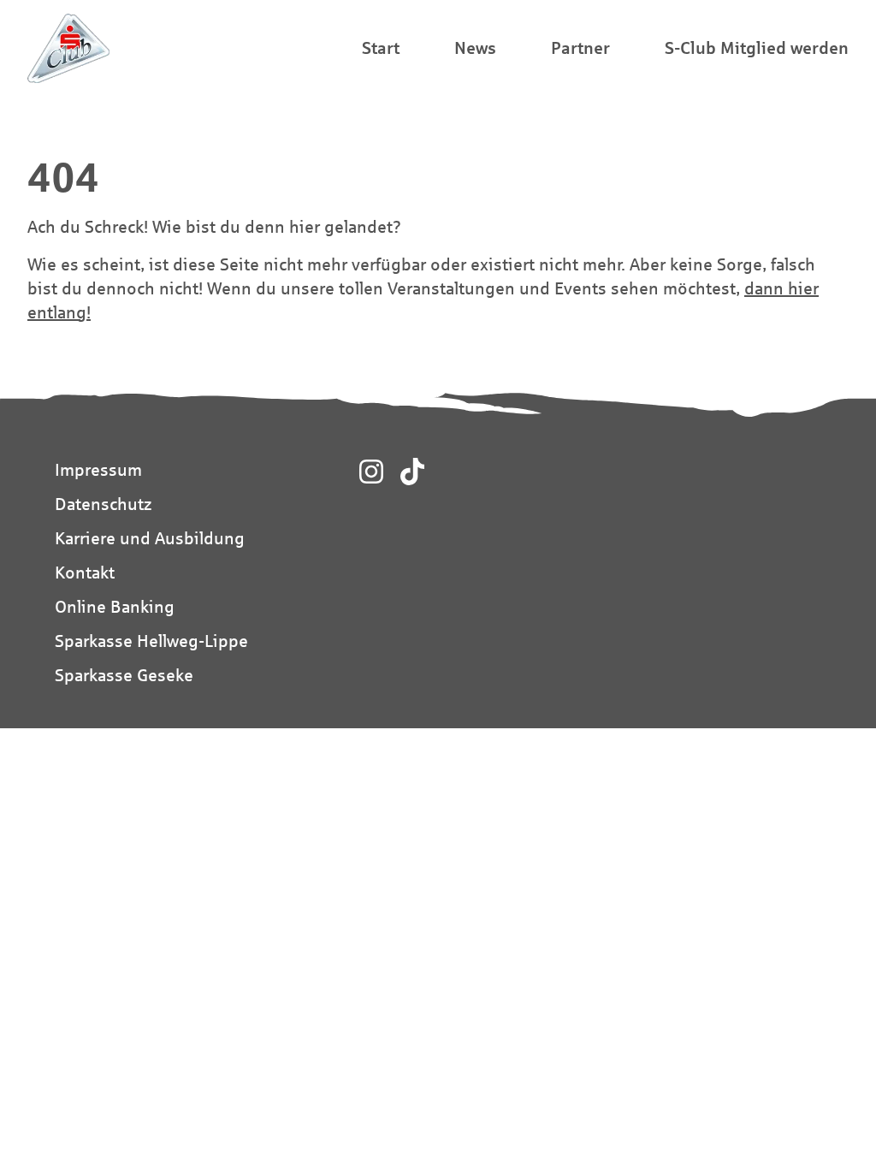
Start (381, 47)
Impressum (98, 469)
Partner (580, 47)
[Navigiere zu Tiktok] (412, 471)
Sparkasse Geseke (124, 675)
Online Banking (115, 606)
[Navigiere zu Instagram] (371, 471)
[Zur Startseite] (68, 48)
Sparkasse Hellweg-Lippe (151, 640)
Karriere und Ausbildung (150, 538)
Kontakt (85, 572)
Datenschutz (103, 503)
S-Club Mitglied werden (757, 47)
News (475, 47)
